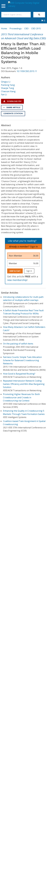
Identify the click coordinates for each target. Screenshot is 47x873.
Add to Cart (15, 271)
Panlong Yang (8, 85)
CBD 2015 (36, 28)
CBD (26, 28)
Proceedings (16, 28)
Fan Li (4, 94)
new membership (17, 280)
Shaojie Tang (7, 88)
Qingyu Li (5, 81)
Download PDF (14, 101)
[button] (43, 20)
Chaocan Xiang (8, 91)
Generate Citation (13, 113)
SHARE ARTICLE (13, 107)
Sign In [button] (34, 246)
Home (4, 28)
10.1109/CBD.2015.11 (27, 71)
